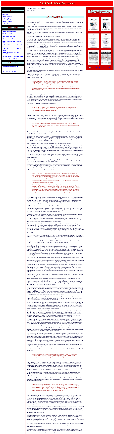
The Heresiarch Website (8, 34)
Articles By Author (7, 16)
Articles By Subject (7, 21)
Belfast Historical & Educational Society (13, 56)
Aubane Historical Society (9, 31)
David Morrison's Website (9, 71)
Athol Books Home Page (9, 38)
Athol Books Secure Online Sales (11, 58)
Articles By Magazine (8, 19)
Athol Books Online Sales (9, 36)
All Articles (5, 14)
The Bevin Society (7, 69)
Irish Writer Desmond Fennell (10, 66)
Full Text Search (7, 23)
